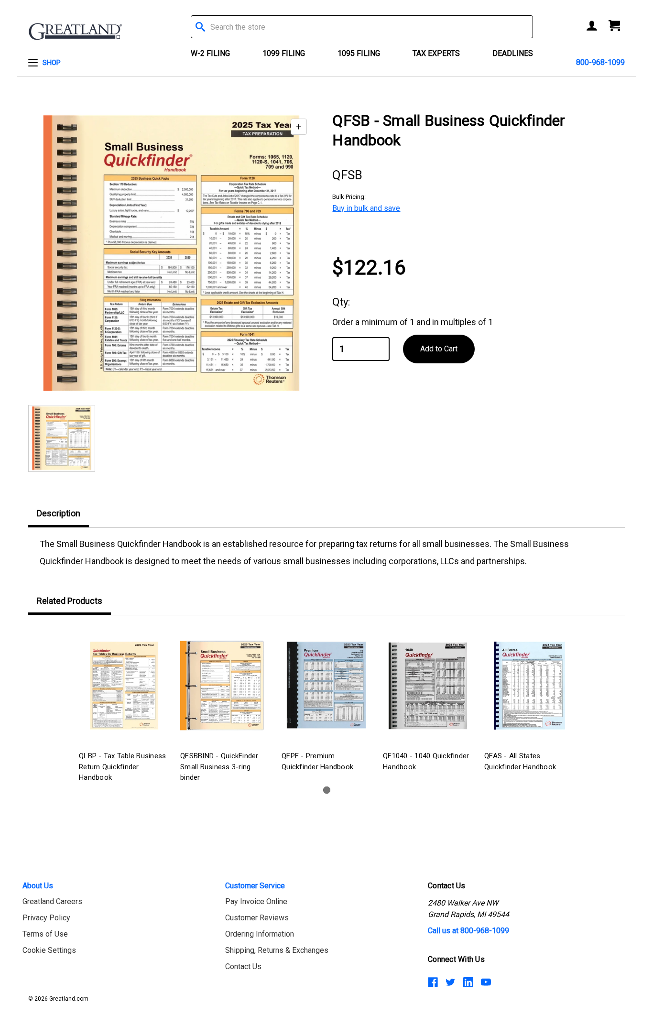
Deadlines (512, 53)
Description (58, 513)
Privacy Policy (46, 917)
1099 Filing (283, 53)
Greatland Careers (52, 901)
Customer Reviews (257, 917)
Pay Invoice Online (256, 901)
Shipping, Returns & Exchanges (276, 950)
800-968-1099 (600, 62)
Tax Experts (436, 53)
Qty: (341, 302)
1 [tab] (326, 790)
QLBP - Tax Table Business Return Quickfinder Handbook (122, 767)
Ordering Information (259, 934)
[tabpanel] (123, 706)
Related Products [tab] (69, 601)
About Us (37, 885)
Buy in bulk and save (366, 208)
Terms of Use (45, 934)
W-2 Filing (210, 53)
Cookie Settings (49, 950)
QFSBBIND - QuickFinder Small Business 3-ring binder (219, 767)
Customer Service (255, 885)
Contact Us (243, 966)
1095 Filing (358, 53)
